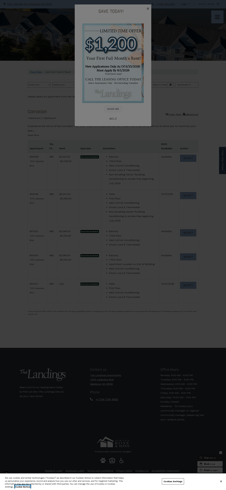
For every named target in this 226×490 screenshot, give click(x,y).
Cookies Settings (173, 481)
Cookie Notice (22, 487)
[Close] (221, 481)
